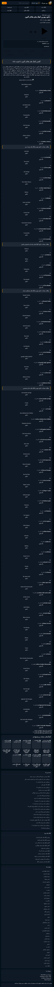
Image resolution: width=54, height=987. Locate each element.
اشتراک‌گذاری (10, 54)
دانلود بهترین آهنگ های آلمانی (40, 733)
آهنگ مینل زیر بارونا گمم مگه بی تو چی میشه (40, 776)
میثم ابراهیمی (47, 876)
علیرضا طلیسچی (46, 930)
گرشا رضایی (47, 914)
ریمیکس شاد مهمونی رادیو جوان (42, 859)
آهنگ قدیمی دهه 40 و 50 (44, 851)
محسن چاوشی (46, 892)
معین (48, 917)
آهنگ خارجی (42, 22)
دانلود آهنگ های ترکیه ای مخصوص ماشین (31, 244)
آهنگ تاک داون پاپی (45, 784)
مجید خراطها (47, 903)
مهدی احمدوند (46, 873)
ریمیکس (43, 10)
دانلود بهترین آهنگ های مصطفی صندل (32, 290)
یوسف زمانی (47, 895)
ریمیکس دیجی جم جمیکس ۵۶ (43, 787)
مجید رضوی (47, 906)
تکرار (42, 54)
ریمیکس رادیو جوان (45, 848)
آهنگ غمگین (26, 10)
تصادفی (26, 54)
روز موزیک (44, 3)
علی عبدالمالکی (46, 922)
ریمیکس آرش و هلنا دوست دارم (43, 811)
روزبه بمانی (47, 960)
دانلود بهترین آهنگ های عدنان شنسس (32, 388)
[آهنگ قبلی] (35, 32)
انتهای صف (32, 50)
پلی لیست (9, 7)
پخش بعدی (44, 50)
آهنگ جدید (43, 7)
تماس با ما (49, 983)
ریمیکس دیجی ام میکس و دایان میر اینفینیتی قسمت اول (37, 779)
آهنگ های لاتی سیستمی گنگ (43, 861)
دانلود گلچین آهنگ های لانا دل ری (40, 731)
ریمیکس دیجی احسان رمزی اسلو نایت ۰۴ (40, 825)
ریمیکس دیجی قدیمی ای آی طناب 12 (41, 809)
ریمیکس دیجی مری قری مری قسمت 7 (41, 803)
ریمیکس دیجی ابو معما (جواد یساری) (41, 817)
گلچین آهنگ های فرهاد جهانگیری (42, 845)
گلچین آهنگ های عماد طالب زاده (42, 842)
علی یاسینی (47, 928)
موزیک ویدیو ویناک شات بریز (43, 795)
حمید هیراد (47, 919)
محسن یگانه (47, 911)
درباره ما (45, 983)
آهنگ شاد (9, 10)
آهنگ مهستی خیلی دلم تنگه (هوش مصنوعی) (40, 820)
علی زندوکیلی (47, 909)
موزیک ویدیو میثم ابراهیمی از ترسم (42, 798)
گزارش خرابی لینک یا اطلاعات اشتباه (42, 730)
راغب (48, 925)
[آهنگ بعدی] (31, 32)
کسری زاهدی (47, 957)
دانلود (26, 86)
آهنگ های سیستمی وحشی (44, 853)
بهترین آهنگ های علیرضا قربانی (43, 837)
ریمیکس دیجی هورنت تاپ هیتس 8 (42, 801)
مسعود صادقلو (46, 949)
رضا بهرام (47, 936)
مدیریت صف (20, 50)
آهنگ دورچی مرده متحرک (44, 790)
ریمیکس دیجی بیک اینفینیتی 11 (43, 782)
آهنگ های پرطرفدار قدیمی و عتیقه (42, 856)
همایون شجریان (46, 882)
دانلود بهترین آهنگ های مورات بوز (33, 147)
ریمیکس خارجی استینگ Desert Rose (42, 814)
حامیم (48, 944)
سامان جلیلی (47, 963)
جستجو (4, 3)
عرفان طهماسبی (46, 871)
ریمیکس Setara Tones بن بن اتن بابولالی (41, 792)
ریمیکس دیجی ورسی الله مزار (43, 822)
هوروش (48, 884)
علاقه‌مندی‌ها (8, 50)
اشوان (48, 952)
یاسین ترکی (47, 887)
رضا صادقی (47, 938)
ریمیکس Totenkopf (45, 828)
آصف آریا (48, 955)
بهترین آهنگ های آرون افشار (43, 840)
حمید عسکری (47, 941)
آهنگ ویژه (26, 7)
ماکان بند (48, 900)
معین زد (48, 890)
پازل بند (48, 947)
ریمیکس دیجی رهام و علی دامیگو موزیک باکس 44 (39, 806)
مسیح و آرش (47, 898)
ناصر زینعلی (47, 879)
